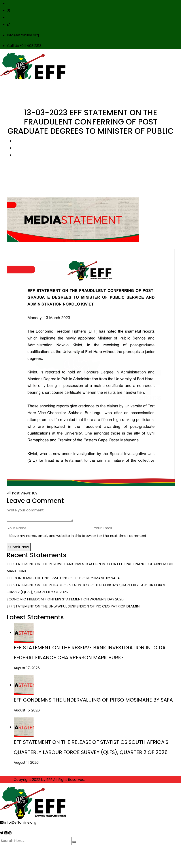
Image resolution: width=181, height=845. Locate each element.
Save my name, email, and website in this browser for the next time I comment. (78, 535)
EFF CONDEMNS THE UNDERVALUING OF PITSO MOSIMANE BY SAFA (63, 578)
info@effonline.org (23, 35)
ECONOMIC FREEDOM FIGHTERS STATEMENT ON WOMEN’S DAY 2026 (65, 599)
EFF (49, 779)
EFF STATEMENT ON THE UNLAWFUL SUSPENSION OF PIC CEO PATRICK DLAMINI (73, 606)
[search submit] (74, 842)
